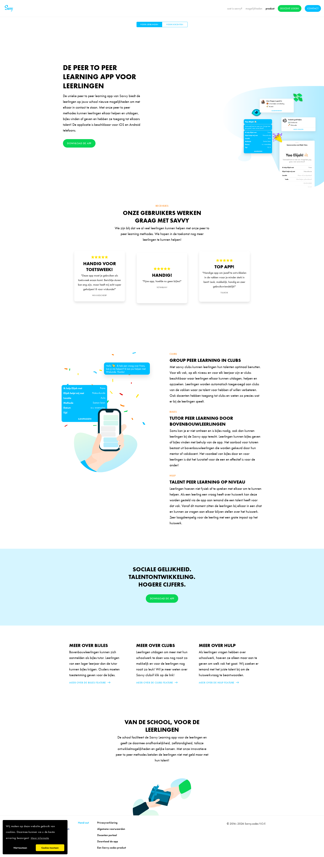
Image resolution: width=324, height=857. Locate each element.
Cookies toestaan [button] (50, 847)
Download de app (79, 143)
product (270, 8)
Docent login (289, 8)
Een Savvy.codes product (111, 847)
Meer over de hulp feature (216, 682)
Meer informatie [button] (40, 838)
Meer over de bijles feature (87, 682)
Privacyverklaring (107, 822)
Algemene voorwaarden (111, 829)
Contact (313, 8)
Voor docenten (174, 24)
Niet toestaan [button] (20, 847)
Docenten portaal (107, 835)
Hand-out (83, 822)
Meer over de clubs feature (154, 682)
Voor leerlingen (149, 24)
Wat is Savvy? (234, 8)
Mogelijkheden (254, 8)
